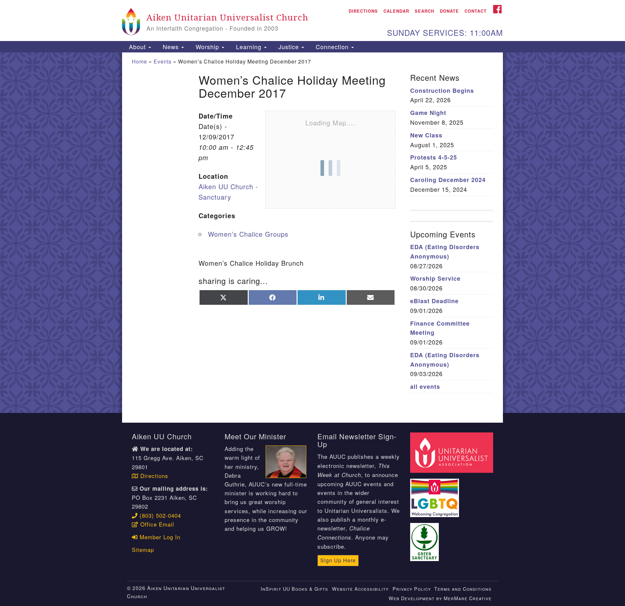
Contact (476, 11)
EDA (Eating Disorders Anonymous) (444, 252)
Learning (248, 46)
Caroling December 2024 (448, 180)
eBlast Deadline (434, 301)
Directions (363, 11)
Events (163, 61)
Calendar (396, 11)
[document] (312, 232)
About (137, 46)
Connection (332, 46)
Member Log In (159, 537)
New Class (426, 135)
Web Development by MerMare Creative (440, 598)
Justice (288, 46)
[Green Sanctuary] (425, 538)
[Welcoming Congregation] (435, 494)
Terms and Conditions (463, 588)
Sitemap (143, 549)
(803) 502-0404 (159, 515)
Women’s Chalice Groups (248, 234)
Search (424, 11)
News (171, 46)
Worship (207, 46)
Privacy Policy (412, 588)
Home (139, 61)
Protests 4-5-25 (433, 157)
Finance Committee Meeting (440, 328)
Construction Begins (442, 90)
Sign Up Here (338, 560)
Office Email (156, 524)
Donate (449, 11)
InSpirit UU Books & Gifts (294, 588)
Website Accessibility (360, 588)
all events (425, 386)
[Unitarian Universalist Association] (452, 452)
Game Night (428, 112)
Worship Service (435, 278)
